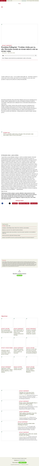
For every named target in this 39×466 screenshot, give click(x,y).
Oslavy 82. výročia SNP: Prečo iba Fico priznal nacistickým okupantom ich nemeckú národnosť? (18, 237)
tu (24, 265)
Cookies (25, 458)
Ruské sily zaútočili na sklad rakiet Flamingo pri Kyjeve (11, 235)
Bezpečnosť (9, 45)
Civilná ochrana (9, 347)
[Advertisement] (19, 16)
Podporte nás (3, 0)
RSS (13, 458)
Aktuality (4, 45)
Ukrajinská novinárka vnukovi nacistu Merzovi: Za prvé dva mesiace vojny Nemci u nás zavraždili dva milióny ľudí (18, 233)
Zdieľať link (15, 203)
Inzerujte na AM (9, 0)
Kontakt (18, 458)
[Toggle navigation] (2, 7)
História (7, 328)
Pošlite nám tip (34, 203)
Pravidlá (21, 458)
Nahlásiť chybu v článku (24, 203)
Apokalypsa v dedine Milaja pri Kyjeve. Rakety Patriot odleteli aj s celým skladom (15, 227)
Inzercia (15, 458)
